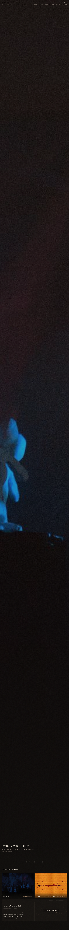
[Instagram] (62, 2)
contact (65, 4)
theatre (52, 4)
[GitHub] (66, 2)
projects (36, 4)
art (56, 4)
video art (46, 4)
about (41, 4)
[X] (60, 2)
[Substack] (64, 2)
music (60, 4)
